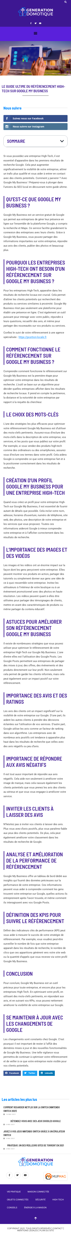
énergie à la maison (35, 1207)
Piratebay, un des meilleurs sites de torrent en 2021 (35, 1145)
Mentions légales (27, 1230)
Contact (58, 1228)
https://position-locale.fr (33, 337)
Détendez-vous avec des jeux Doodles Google (36, 1121)
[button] (66, 2)
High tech (58, 1199)
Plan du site (47, 1230)
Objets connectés (17, 1199)
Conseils (12, 1207)
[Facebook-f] (31, 23)
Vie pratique (14, 1191)
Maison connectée (38, 1191)
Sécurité (40, 1199)
